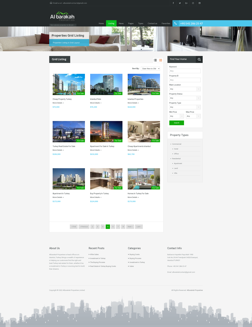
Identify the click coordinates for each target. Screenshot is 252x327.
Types (140, 23)
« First (74, 227)
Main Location (175, 85)
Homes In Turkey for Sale (138, 193)
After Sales (94, 254)
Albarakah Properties (195, 290)
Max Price (190, 112)
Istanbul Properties (135, 99)
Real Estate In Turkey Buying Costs (103, 266)
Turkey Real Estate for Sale (64, 146)
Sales (132, 266)
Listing (111, 23)
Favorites (166, 23)
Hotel (176, 149)
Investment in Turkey (137, 262)
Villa (175, 173)
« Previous (84, 227)
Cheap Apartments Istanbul (139, 146)
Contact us (152, 23)
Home (101, 23)
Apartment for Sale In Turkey (102, 146)
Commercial (176, 144)
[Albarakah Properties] (62, 17)
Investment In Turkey (97, 258)
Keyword (173, 67)
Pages (131, 23)
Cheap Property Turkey (62, 99)
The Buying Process (97, 262)
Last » (139, 227)
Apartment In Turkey (61, 193)
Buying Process (135, 258)
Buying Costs (135, 254)
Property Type (175, 103)
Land (176, 168)
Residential (176, 159)
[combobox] (185, 89)
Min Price (173, 112)
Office (176, 154)
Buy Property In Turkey (99, 193)
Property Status (175, 94)
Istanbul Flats (95, 99)
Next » (130, 227)
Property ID (173, 76)
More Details (58, 103)
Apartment (178, 163)
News (121, 23)
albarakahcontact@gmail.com (75, 3)
